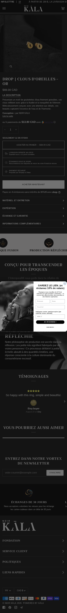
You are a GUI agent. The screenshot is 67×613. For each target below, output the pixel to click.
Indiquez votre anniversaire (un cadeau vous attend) (48, 312)
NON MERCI (50, 327)
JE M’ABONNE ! (50, 322)
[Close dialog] (65, 283)
